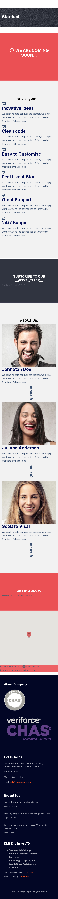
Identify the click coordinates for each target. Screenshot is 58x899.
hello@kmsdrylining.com (20, 782)
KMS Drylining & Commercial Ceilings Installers (27, 813)
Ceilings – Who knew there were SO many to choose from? (25, 827)
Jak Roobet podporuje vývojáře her (21, 802)
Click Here (29, 872)
